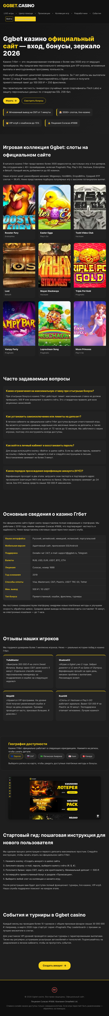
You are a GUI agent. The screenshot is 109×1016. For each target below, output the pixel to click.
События (97, 13)
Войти (9, 19)
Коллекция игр (62, 13)
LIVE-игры (9, 13)
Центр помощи (26, 13)
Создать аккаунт (24, 19)
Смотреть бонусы (33, 100)
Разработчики (80, 13)
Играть (9, 100)
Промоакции (44, 13)
